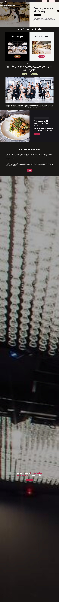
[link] (58, 11)
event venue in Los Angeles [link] (42, 107)
